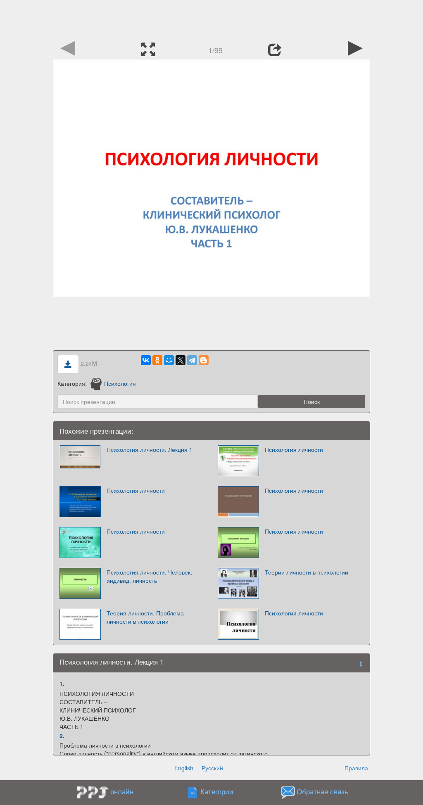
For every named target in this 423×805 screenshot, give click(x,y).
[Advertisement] (211, 18)
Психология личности (294, 449)
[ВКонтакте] (146, 360)
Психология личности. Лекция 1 (149, 449)
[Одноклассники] (157, 360)
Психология (120, 383)
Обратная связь (322, 792)
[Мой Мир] (169, 360)
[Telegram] (192, 360)
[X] (180, 360)
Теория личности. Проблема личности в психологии (145, 617)
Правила (356, 768)
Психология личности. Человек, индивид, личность (149, 576)
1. (61, 683)
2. (61, 735)
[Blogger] (204, 360)
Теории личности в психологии (306, 572)
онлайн (121, 791)
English (183, 768)
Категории (216, 792)
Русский (212, 768)
